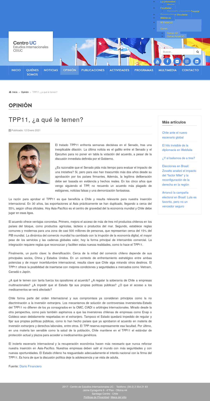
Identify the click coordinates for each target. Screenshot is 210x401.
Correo (163, 28)
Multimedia (168, 70)
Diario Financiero (30, 366)
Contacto (190, 70)
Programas (144, 70)
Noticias (51, 70)
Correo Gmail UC (175, 36)
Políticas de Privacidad (96, 397)
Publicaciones (92, 70)
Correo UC (172, 33)
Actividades (119, 70)
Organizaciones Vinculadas (174, 14)
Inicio (16, 70)
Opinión (69, 70)
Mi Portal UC (166, 22)
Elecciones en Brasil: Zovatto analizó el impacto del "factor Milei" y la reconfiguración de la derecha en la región (179, 175)
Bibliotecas (165, 17)
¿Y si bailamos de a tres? (178, 158)
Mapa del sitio (119, 397)
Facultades (165, 7)
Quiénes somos (32, 72)
